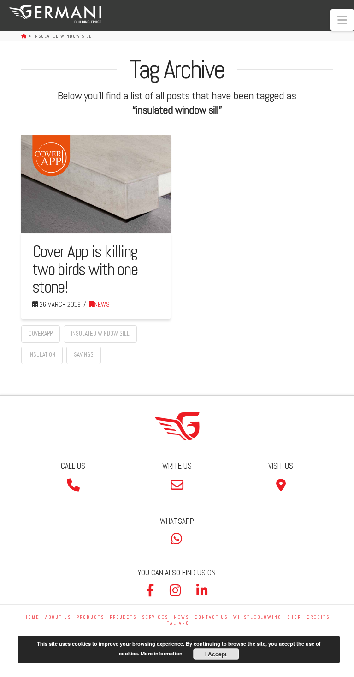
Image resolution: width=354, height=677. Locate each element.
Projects (123, 617)
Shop (294, 617)
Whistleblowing (257, 617)
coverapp (41, 333)
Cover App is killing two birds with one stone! (85, 269)
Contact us (211, 617)
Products (90, 617)
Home (32, 617)
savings (84, 355)
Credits (318, 617)
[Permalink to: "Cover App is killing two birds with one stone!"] (96, 183)
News (102, 304)
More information (162, 653)
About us (58, 617)
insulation (42, 355)
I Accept (216, 654)
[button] (342, 20)
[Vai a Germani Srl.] (24, 36)
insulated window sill (100, 333)
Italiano (177, 623)
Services (155, 617)
